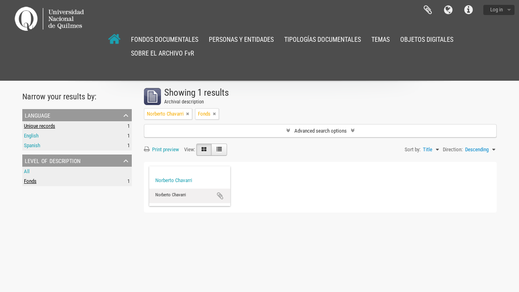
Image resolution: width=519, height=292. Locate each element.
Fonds (30, 181)
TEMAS (380, 39)
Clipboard (428, 10)
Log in (496, 9)
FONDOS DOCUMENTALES (164, 39)
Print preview (165, 149)
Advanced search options (320, 131)
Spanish (32, 145)
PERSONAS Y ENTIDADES (241, 39)
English (31, 136)
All (27, 171)
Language (448, 10)
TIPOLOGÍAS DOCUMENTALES (322, 39)
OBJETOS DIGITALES (426, 39)
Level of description (53, 160)
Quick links (468, 10)
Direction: (453, 149)
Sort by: (412, 149)
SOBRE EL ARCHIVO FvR (162, 53)
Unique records (39, 126)
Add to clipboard (220, 196)
